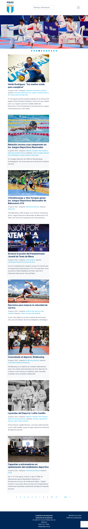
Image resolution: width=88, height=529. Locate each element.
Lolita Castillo (17, 421)
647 (65, 497)
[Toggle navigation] (78, 7)
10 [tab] (54, 50)
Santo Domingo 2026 (21, 95)
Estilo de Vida (30, 311)
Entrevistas (36, 90)
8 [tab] (49, 50)
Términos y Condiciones (73, 518)
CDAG (35, 153)
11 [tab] (56, 50)
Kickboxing (29, 360)
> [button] (85, 31)
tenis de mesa (30, 262)
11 (56, 497)
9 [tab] (51, 50)
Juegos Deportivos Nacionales (29, 155)
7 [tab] (46, 50)
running (28, 313)
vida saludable (36, 313)
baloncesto (17, 92)
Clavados (35, 419)
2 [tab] (34, 50)
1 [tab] (31, 50)
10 (52, 497)
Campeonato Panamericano (16, 262)
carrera (23, 313)
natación (25, 421)
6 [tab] (44, 50)
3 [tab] (36, 50)
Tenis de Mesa (30, 260)
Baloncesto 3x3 (26, 92)
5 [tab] (41, 50)
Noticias (44, 90)
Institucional (29, 470)
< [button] (2, 31)
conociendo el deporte (14, 362)
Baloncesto (29, 90)
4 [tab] (39, 50)
